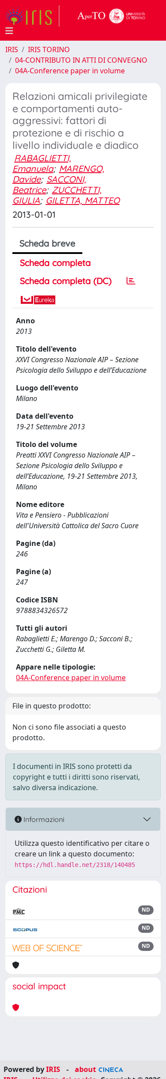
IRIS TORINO (49, 49)
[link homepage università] (111, 16)
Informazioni (43, 819)
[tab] (131, 281)
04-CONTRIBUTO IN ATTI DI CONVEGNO (81, 60)
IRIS (11, 49)
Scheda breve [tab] (47, 243)
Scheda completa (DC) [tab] (66, 280)
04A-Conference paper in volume (70, 71)
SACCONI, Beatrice (49, 184)
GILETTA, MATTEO (83, 200)
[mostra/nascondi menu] (9, 31)
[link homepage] (32, 16)
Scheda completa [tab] (55, 262)
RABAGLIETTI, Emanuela (41, 163)
